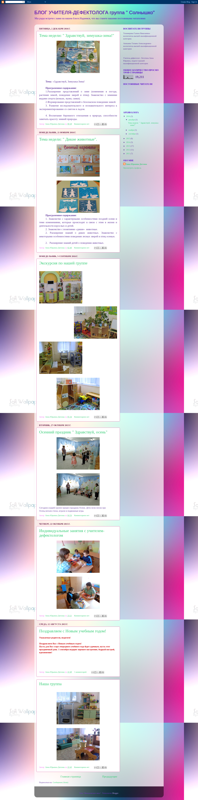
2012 (128, 150)
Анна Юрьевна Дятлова (136, 164)
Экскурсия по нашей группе (63, 263)
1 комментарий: (81, 672)
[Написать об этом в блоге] (98, 124)
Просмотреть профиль (132, 168)
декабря (131, 120)
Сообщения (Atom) (60, 782)
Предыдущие (109, 776)
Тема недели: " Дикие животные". (68, 139)
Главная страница (70, 776)
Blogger (115, 793)
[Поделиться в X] (100, 124)
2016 (128, 116)
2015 (128, 138)
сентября (132, 134)
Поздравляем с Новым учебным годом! (72, 631)
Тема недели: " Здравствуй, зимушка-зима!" (76, 35)
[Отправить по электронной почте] (95, 124)
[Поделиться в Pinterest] (105, 124)
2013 (128, 146)
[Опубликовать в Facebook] (103, 124)
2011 (128, 153)
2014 (128, 142)
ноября (131, 130)
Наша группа (50, 684)
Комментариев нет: (82, 124)
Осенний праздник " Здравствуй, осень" (73, 432)
